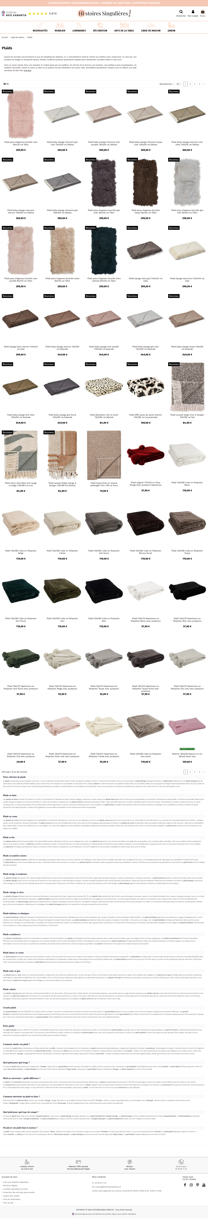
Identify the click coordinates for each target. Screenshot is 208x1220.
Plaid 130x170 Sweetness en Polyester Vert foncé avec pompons (21, 687)
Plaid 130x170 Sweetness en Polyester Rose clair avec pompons (62, 755)
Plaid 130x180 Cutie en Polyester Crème (62, 552)
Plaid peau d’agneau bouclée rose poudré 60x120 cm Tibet (20, 279)
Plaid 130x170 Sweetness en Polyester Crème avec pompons (104, 755)
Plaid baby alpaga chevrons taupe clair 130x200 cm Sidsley (145, 143)
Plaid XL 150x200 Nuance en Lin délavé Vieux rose (187, 755)
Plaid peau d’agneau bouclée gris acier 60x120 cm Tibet (104, 211)
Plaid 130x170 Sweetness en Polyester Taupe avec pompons (104, 687)
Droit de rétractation (11, 1199)
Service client (181, 1166)
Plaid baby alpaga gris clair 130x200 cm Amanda (145, 347)
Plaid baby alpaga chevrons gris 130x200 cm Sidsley (62, 211)
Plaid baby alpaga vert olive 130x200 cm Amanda (20, 416)
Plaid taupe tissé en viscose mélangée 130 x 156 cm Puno (104, 484)
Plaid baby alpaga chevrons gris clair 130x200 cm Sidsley (62, 143)
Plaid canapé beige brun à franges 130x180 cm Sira (187, 416)
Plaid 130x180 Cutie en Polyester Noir (104, 619)
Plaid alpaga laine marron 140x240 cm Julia (21, 347)
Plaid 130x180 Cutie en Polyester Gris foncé (104, 552)
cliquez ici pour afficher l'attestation (123, 1214)
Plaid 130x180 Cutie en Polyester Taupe (187, 552)
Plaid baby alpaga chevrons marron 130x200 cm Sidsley (20, 211)
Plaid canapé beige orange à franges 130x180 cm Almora (62, 484)
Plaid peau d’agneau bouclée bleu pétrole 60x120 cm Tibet (104, 279)
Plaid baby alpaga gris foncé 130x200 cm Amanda (62, 416)
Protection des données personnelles (19, 1192)
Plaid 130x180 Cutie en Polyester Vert (62, 619)
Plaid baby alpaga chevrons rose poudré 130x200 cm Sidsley (104, 143)
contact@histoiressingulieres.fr (108, 1187)
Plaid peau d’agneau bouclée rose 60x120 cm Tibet (20, 143)
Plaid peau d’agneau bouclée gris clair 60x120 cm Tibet (187, 211)
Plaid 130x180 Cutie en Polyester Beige (20, 552)
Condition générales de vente (15, 1189)
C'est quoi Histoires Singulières (16, 1182)
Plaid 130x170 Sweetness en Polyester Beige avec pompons (62, 687)
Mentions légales (10, 1185)
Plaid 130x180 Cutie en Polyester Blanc (187, 483)
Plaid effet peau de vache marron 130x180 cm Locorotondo (145, 416)
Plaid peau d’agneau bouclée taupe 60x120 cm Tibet (146, 211)
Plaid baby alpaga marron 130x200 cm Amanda (62, 347)
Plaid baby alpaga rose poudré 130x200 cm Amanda (104, 347)
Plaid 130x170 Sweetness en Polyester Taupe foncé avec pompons (145, 688)
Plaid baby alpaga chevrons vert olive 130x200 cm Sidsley (187, 143)
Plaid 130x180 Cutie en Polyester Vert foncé (20, 619)
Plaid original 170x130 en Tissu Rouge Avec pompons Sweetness (145, 483)
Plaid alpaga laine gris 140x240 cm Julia (145, 279)
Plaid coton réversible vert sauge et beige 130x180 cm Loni (21, 484)
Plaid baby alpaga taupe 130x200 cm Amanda (187, 347)
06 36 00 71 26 (181, 1169)
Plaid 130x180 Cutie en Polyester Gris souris (145, 755)
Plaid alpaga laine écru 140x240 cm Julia (187, 279)
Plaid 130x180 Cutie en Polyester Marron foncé (145, 552)
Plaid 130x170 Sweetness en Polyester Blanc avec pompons (146, 619)
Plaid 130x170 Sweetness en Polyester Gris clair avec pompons (187, 687)
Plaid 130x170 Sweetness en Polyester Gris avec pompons (21, 755)
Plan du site (8, 1203)
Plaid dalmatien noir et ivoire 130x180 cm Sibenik (104, 416)
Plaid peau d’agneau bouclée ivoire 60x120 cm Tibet (62, 279)
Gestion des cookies (11, 1196)
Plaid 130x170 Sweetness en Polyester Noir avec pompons (187, 619)
